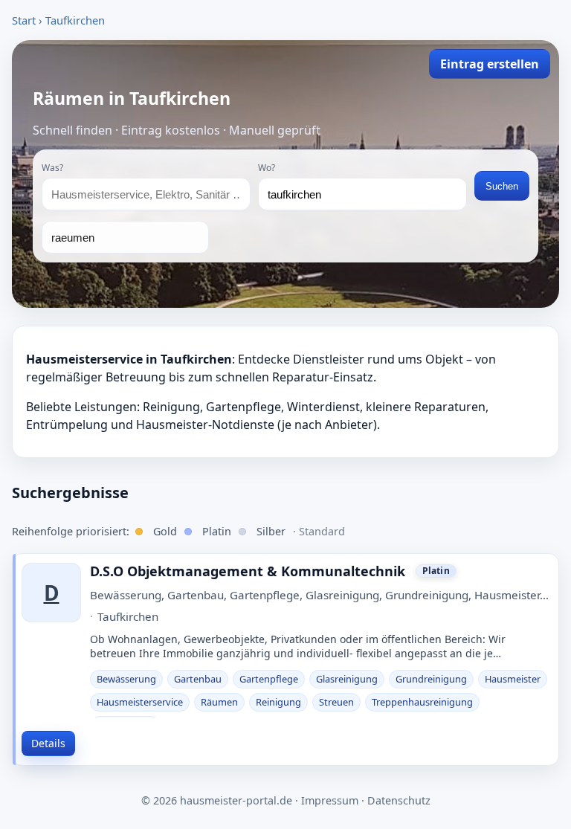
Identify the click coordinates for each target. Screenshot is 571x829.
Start (24, 20)
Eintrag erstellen (489, 64)
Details (48, 743)
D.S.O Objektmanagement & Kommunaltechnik (247, 571)
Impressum (329, 800)
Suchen (501, 186)
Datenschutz (398, 800)
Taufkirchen (75, 20)
